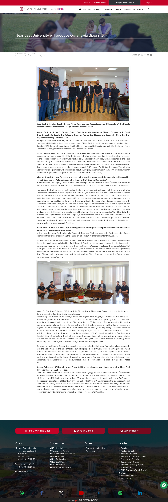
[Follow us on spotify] (120, 492)
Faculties (124, 448)
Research (108, 9)
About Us (87, 9)
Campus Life (129, 9)
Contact (140, 9)
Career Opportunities (95, 448)
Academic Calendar (128, 476)
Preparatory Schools (129, 459)
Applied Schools (127, 451)
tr (146, 3)
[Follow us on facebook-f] (41, 492)
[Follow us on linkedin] (139, 492)
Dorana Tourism (58, 465)
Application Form (93, 451)
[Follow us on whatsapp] (22, 492)
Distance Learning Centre (131, 465)
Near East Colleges (59, 459)
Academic (97, 9)
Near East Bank (58, 462)
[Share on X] (142, 55)
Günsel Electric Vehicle (61, 467)
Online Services (99, 3)
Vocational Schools (128, 454)
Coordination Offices (129, 462)
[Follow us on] (61, 492)
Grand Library (126, 467)
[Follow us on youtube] (81, 492)
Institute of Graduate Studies (133, 456)
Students (118, 9)
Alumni (87, 3)
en (150, 3)
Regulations (125, 478)
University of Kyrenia (60, 451)
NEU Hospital (57, 448)
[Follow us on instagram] (100, 492)
